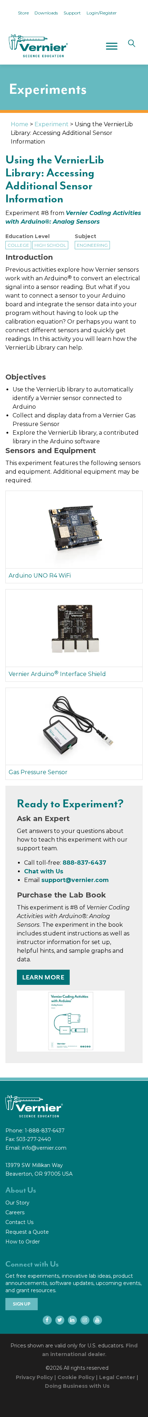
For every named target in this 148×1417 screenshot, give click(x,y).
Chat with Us (43, 871)
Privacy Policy (34, 1377)
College (18, 245)
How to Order (22, 1241)
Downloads (46, 13)
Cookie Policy (75, 1377)
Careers (14, 1212)
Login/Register (102, 13)
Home (19, 124)
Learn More (43, 977)
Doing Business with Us (77, 1386)
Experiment (51, 124)
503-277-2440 (34, 1139)
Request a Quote (27, 1232)
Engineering (92, 245)
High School (50, 245)
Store (23, 13)
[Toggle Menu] (111, 46)
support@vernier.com (75, 880)
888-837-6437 (84, 862)
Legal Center (117, 1377)
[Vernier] (37, 46)
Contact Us (19, 1222)
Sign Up (21, 1304)
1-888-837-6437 (45, 1130)
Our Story (17, 1202)
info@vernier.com (44, 1148)
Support (72, 13)
